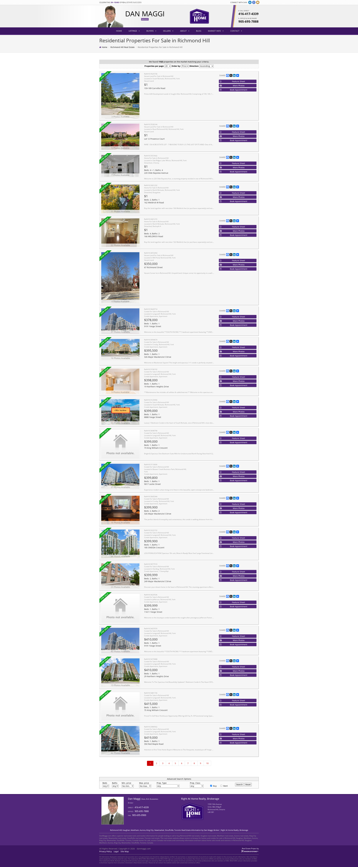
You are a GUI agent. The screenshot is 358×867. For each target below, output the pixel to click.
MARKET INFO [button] (215, 30)
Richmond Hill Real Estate (122, 47)
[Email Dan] (257, 2)
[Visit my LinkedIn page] (250, 2)
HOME (119, 30)
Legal (116, 851)
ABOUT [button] (183, 30)
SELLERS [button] (167, 30)
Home (104, 47)
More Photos (239, 85)
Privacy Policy (105, 851)
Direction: (194, 66)
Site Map (125, 851)
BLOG (198, 30)
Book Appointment (238, 89)
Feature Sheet (238, 81)
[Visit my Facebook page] (253, 2)
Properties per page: (154, 66)
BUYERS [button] (150, 30)
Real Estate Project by (250, 848)
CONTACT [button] (235, 30)
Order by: (176, 66)
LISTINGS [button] (133, 30)
